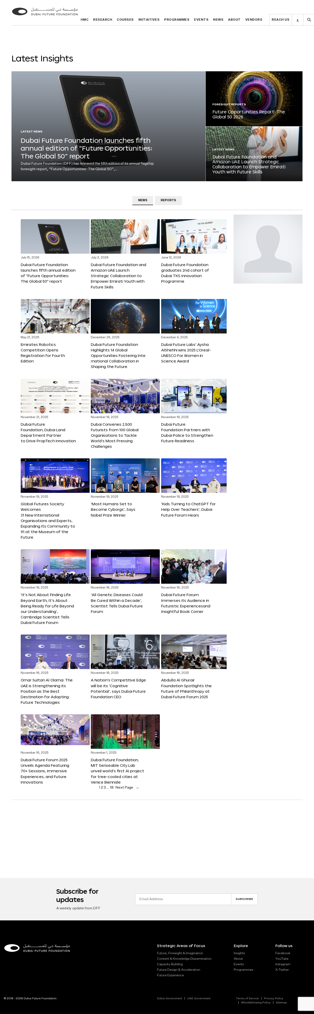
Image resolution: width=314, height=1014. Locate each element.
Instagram (282, 964)
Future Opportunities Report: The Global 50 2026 (248, 114)
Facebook (282, 953)
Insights (239, 953)
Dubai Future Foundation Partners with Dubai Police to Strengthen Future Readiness (187, 432)
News (218, 19)
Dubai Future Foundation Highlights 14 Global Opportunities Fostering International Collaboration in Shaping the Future (118, 355)
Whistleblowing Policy (256, 1002)
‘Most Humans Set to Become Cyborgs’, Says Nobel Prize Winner (113, 509)
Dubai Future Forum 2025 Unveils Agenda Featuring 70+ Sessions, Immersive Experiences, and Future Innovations (45, 771)
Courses (125, 19)
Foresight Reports (229, 104)
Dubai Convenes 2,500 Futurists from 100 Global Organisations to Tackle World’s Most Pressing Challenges (115, 435)
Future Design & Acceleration (178, 969)
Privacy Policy (273, 998)
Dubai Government (169, 998)
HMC (85, 19)
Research (102, 19)
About (234, 19)
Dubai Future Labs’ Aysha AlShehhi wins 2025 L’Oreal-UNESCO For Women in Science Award (186, 352)
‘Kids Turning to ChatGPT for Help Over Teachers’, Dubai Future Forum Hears (188, 509)
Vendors (254, 19)
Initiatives (149, 19)
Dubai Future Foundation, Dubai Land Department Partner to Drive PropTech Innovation (48, 432)
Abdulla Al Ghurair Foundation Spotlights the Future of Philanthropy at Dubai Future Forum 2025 (186, 688)
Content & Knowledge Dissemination (184, 958)
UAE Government (199, 998)
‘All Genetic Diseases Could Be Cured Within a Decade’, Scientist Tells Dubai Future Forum (117, 602)
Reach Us (280, 19)
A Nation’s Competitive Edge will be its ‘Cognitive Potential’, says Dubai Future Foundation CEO (118, 688)
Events (201, 19)
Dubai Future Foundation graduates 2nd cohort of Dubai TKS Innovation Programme (185, 272)
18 (112, 788)
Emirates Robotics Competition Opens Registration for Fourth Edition (43, 352)
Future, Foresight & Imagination (180, 953)
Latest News (32, 131)
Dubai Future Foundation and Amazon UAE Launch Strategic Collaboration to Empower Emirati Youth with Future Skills (248, 164)
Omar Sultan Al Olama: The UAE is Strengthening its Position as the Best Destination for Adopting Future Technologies (47, 691)
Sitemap (281, 1002)
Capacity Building (170, 964)
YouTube (281, 958)
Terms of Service (247, 998)
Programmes (176, 19)
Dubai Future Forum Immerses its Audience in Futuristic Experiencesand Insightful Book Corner (185, 602)
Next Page (127, 788)
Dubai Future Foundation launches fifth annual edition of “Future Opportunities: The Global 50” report (86, 148)
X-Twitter (282, 969)
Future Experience (170, 975)
